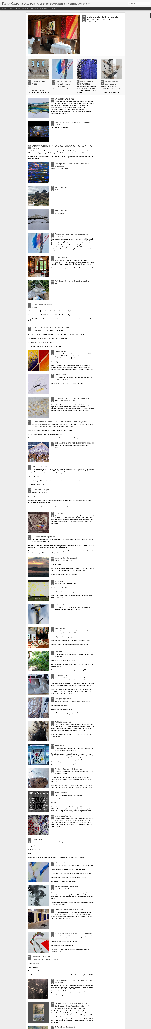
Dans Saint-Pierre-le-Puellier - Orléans (69, 910)
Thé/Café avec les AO (63, 722)
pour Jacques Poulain (63, 816)
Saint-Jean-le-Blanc (62, 792)
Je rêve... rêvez (37, 839)
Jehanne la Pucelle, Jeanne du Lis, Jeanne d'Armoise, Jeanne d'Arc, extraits (59, 421)
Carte (10, 8)
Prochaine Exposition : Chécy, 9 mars (68, 769)
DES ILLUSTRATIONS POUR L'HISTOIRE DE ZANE (74, 443)
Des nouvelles (60, 513)
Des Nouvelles (60, 351)
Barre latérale (34, 8)
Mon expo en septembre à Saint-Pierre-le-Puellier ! (73, 933)
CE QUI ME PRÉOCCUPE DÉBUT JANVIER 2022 (50, 328)
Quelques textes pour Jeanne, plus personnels (72, 398)
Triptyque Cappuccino (63, 698)
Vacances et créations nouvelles (66, 558)
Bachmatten (59, 652)
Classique (4, 8)
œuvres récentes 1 (61, 210)
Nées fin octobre (61, 863)
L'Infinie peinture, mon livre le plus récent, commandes (64, 83)
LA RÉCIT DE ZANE (39, 466)
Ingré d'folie (59, 581)
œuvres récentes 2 (61, 187)
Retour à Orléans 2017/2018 (42, 956)
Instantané (43, 8)
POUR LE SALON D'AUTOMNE (87, 82)
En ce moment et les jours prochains (112, 82)
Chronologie (53, 8)
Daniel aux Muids (61, 257)
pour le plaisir (60, 628)
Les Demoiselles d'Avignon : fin (43, 536)
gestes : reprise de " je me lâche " (67, 886)
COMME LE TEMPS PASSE (102, 16)
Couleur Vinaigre (61, 675)
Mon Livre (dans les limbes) (42, 304)
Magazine (17, 8)
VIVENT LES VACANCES (64, 99)
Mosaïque (25, 8)
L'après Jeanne (60, 375)
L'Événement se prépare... (41, 489)
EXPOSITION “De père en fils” (66, 1027)
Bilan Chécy (59, 745)
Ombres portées (60, 605)
